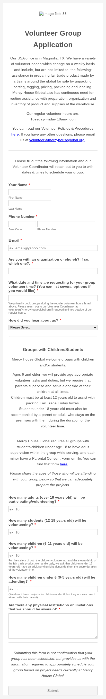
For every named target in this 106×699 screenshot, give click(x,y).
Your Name (19, 185)
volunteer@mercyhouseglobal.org (56, 140)
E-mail (15, 240)
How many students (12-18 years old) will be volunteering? (47, 522)
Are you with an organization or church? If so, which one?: (48, 261)
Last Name (15, 208)
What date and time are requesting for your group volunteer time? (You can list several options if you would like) (51, 286)
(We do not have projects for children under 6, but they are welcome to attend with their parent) (52, 596)
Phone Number (22, 216)
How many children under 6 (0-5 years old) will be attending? (51, 579)
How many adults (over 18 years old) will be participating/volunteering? (46, 499)
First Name (15, 197)
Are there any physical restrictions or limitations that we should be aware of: (50, 607)
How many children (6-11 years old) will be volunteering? (45, 545)
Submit (53, 690)
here (15, 134)
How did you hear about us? (34, 320)
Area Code (15, 229)
